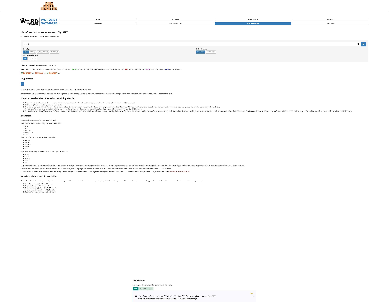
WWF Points (54, 52)
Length (32, 52)
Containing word (253, 23)
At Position (98, 23)
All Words (175, 19)
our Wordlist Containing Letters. (179, 172)
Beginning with (253, 19)
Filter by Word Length (30, 55)
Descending (211, 52)
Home (98, 19)
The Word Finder (48, 6)
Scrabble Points (43, 52)
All (25, 58)
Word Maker (330, 23)
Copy (251, 293)
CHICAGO (143, 289)
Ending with (330, 19)
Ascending (200, 52)
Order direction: (201, 49)
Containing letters (175, 23)
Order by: (26, 49)
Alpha (26, 52)
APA (151, 289)
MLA (135, 289)
